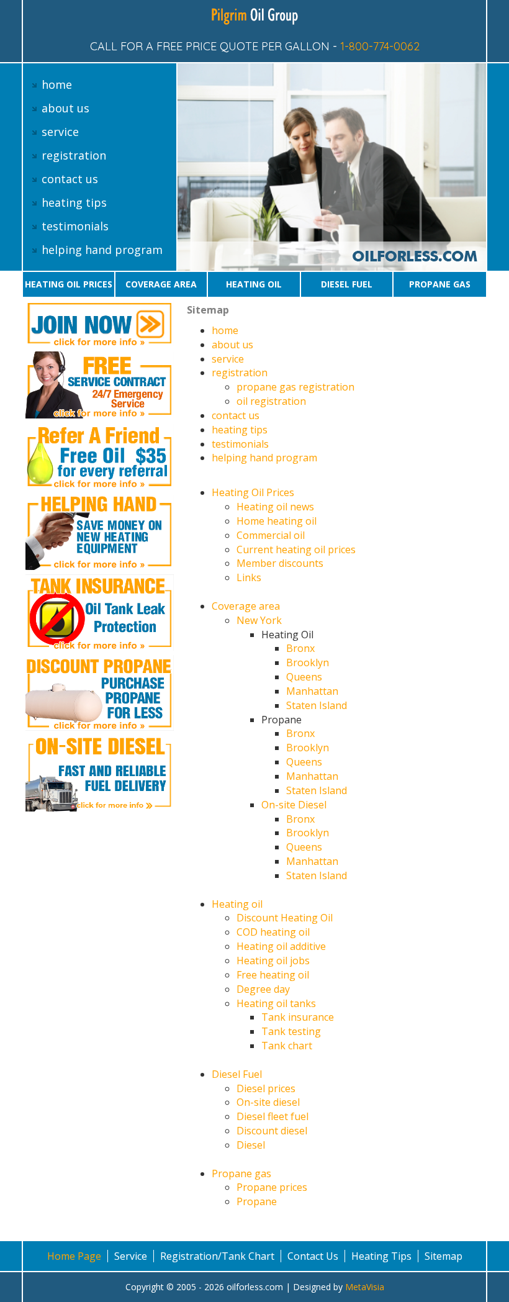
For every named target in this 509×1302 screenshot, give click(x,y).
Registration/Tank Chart (217, 1256)
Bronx (300, 648)
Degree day (263, 989)
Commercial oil (270, 535)
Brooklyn (307, 662)
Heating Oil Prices (253, 492)
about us (65, 108)
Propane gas (440, 284)
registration (74, 155)
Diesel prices (265, 1088)
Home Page (74, 1256)
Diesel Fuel (346, 284)
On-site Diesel (294, 804)
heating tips (74, 202)
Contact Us (312, 1256)
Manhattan (312, 691)
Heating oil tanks (276, 1003)
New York (259, 620)
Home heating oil (276, 521)
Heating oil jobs (273, 960)
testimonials (75, 226)
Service (130, 1256)
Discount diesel (271, 1130)
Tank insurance (297, 1017)
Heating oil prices (68, 284)
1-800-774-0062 (380, 46)
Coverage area (161, 284)
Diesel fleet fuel (272, 1116)
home (57, 84)
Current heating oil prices (296, 549)
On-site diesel (268, 1102)
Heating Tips (381, 1256)
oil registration (271, 401)
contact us (70, 178)
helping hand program (102, 249)
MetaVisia (364, 1287)
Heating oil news (275, 506)
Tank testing (291, 1031)
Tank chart (286, 1045)
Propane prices (271, 1187)
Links (248, 577)
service (60, 131)
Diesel (250, 1145)
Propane (256, 1201)
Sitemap (443, 1256)
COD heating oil (273, 932)
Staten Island (316, 705)
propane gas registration (295, 387)
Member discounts (279, 563)
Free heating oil (272, 975)
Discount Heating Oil (284, 918)
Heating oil (254, 284)
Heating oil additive (281, 946)
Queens (304, 677)
